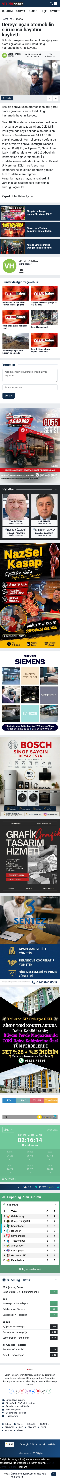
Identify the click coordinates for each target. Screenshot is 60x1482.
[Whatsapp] (48, 1391)
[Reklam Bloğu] (30, 445)
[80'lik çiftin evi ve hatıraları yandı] (15, 316)
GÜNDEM (7, 11)
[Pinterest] (22, 1391)
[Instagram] (27, 1391)
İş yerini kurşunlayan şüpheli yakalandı (40, 350)
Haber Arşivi (12, 1416)
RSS (11, 1444)
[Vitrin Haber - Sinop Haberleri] (13, 4)
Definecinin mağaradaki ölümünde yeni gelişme (13, 303)
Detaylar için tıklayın (30, 1269)
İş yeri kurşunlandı (39, 327)
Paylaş (9, 98)
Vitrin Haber (25, 263)
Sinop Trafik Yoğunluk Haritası (21, 1403)
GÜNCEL (33, 11)
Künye (20, 1424)
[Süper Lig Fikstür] (56, 1279)
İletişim (8, 1424)
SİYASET (55, 11)
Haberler (7, 19)
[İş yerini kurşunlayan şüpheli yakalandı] (44, 340)
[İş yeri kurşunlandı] (44, 317)
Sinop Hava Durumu (15, 1400)
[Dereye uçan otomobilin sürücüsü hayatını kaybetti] (30, 77)
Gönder (9, 395)
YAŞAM (8, 1430)
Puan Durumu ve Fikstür (17, 1406)
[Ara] (51, 3)
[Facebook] (11, 1391)
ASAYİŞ (19, 19)
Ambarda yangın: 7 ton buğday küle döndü (12, 351)
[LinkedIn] (32, 1391)
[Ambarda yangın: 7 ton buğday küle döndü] (15, 340)
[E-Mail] (21, 270)
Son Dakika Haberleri (16, 1413)
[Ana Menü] (55, 3)
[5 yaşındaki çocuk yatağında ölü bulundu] (44, 293)
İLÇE (44, 11)
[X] (16, 1391)
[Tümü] (56, 489)
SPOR (43, 1427)
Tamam (23, 1466)
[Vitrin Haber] (9, 265)
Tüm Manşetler (13, 1409)
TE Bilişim (38, 1453)
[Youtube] (38, 1391)
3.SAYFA (20, 11)
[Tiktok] (43, 1391)
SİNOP (20, 1430)
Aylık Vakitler (10, 1179)
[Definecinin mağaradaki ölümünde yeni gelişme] (15, 293)
